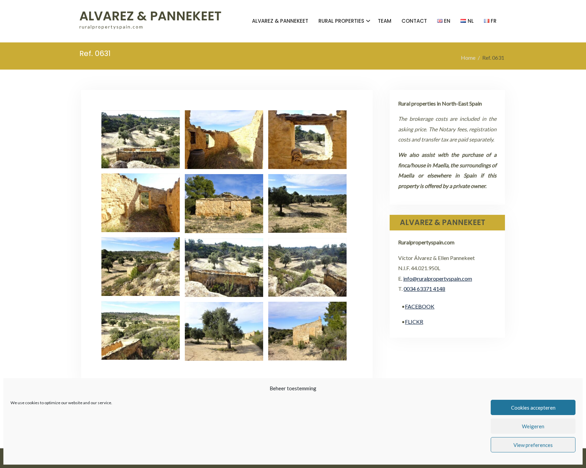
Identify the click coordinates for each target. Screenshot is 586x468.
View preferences (533, 445)
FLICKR (414, 321)
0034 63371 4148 (424, 288)
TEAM (384, 20)
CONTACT (414, 20)
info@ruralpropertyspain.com (437, 278)
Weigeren (533, 426)
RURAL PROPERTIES (341, 20)
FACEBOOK (419, 306)
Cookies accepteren (533, 408)
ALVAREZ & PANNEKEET (150, 16)
